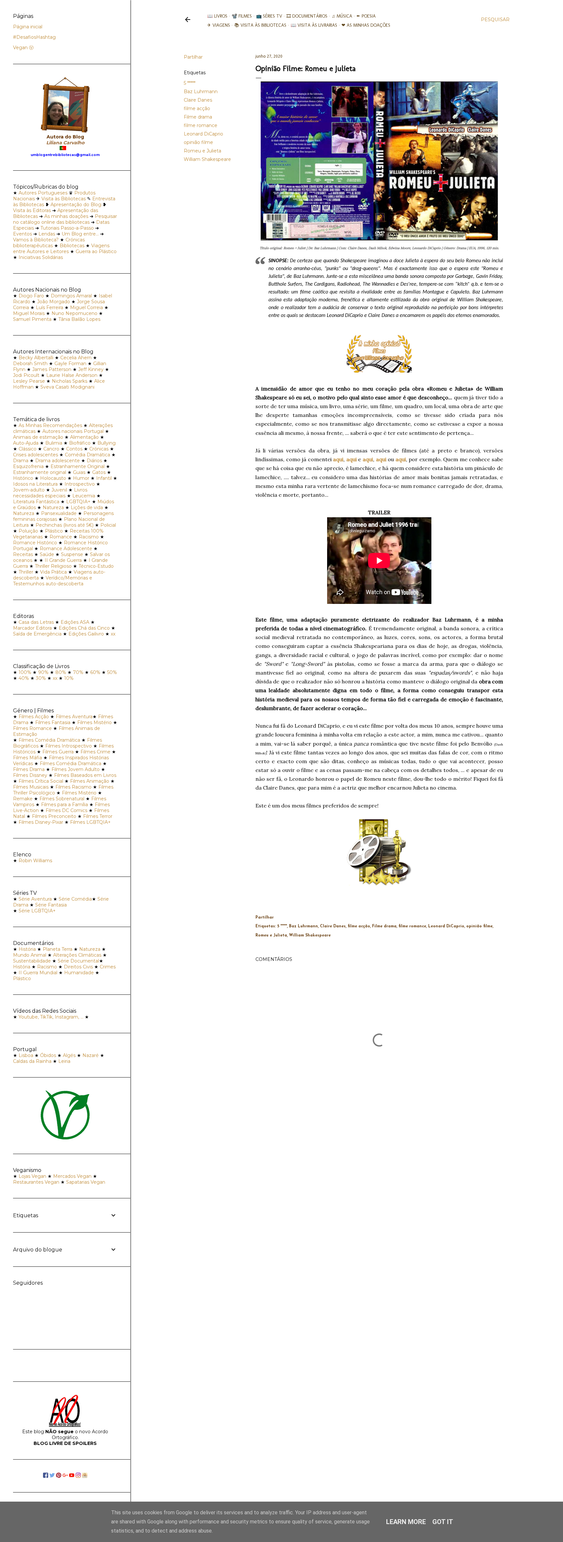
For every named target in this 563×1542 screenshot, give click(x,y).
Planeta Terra (57, 949)
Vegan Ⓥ (23, 47)
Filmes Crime (95, 752)
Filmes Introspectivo (68, 746)
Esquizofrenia (28, 466)
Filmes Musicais (31, 787)
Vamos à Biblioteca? (36, 240)
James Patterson (51, 369)
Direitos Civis (78, 967)
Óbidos (48, 1055)
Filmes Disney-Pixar (41, 822)
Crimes (108, 967)
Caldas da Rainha (32, 1061)
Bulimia (53, 443)
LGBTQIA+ (78, 502)
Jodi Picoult (26, 375)
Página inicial (27, 27)
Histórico (23, 478)
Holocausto (53, 478)
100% (25, 672)
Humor (81, 478)
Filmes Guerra (58, 752)
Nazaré (90, 1055)
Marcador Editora (32, 628)
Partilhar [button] (193, 57)
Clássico (27, 449)
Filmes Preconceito (54, 816)
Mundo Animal (29, 955)
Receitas (23, 554)
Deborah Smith (30, 363)
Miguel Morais (29, 313)
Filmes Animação (89, 781)
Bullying (106, 443)
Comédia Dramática (87, 455)
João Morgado (53, 302)
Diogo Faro (31, 296)
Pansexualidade (59, 513)
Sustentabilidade (32, 961)
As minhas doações (66, 216)
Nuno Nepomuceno (74, 313)
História (27, 949)
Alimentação (84, 437)
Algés (69, 1055)
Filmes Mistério (94, 722)
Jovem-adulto (29, 490)
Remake (23, 799)
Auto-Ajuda (25, 443)
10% (69, 678)
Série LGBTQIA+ (37, 911)
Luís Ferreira (49, 307)
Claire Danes (198, 100)
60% (95, 672)
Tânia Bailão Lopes (79, 319)
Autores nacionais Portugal (73, 431)
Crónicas (98, 449)
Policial (108, 525)
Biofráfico (80, 443)
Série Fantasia (51, 905)
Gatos (99, 472)
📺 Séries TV (269, 16)
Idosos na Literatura (35, 484)
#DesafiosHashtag (34, 37)
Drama (20, 461)
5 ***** (189, 83)
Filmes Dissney (30, 775)
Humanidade (79, 973)
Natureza (53, 507)
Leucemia (83, 496)
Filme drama (198, 117)
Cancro (51, 449)
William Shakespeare (207, 159)
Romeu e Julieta (202, 151)
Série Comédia (75, 899)
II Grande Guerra (63, 560)
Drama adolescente (57, 461)
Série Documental (78, 961)
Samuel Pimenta (32, 319)
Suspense (72, 554)
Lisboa (26, 1055)
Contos (74, 449)
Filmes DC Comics (66, 810)
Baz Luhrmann (201, 91)
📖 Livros (217, 16)
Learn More (406, 1522)
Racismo (89, 537)
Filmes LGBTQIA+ (90, 822)
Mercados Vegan (72, 1176)
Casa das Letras (36, 622)
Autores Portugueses (43, 193)
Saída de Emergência (37, 634)
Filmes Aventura (74, 717)
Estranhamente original (39, 472)
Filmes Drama (29, 769)
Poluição (28, 531)
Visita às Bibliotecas (63, 199)
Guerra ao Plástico (96, 251)
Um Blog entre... (80, 234)
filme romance (200, 125)
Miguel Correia (86, 307)
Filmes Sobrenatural (61, 799)
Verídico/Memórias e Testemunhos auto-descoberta (52, 581)
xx (113, 634)
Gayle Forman (70, 363)
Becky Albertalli (36, 358)
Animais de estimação (38, 437)
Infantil (104, 478)
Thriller (26, 572)
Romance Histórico (35, 543)
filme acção (197, 108)
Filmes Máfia (27, 758)
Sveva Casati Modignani (67, 387)
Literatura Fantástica (36, 502)
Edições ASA (75, 622)
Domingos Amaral (71, 296)
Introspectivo (80, 484)
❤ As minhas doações (365, 25)
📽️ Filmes (242, 16)
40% (24, 678)
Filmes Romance (32, 728)
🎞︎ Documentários (306, 16)
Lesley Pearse (29, 381)
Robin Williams (35, 861)
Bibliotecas (72, 246)
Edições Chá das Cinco (84, 628)
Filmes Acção (34, 717)
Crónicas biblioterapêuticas (49, 243)
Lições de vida (87, 507)
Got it (442, 1522)
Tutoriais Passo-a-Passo (67, 228)
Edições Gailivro (86, 634)
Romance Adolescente (66, 548)
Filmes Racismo (73, 787)
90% (43, 672)
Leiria (64, 1061)
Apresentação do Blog (76, 204)
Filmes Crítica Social (41, 781)
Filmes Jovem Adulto (75, 769)
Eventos (22, 234)
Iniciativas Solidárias (41, 257)
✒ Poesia (366, 16)
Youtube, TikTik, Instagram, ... (52, 1017)
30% (41, 678)
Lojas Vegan (32, 1176)
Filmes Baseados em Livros (85, 775)
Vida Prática (53, 572)
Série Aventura (35, 899)
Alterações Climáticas (77, 955)
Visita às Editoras (32, 210)
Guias (79, 472)
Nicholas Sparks (69, 381)
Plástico (54, 531)
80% (60, 672)
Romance (61, 537)
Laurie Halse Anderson (71, 375)
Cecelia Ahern (76, 358)
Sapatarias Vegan (85, 1182)
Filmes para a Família (64, 804)
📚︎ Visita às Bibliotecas (260, 25)
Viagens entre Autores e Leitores (61, 248)
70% (78, 672)
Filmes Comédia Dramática (49, 740)
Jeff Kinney (91, 369)
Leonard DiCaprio (203, 134)
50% (112, 672)
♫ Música (342, 16)
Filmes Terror (97, 816)
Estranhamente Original (78, 466)
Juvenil (59, 490)
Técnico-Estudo (96, 566)
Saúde (47, 554)
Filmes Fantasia (52, 722)
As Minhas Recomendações (50, 425)
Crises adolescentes (35, 455)
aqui (338, 459)
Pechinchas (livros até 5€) (65, 525)
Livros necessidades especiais (50, 493)
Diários (94, 461)
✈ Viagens (218, 25)
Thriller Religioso (53, 566)
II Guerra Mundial (38, 973)
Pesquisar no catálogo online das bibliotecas (65, 219)
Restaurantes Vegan (36, 1182)
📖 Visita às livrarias (314, 25)
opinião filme (198, 142)
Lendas (46, 234)
